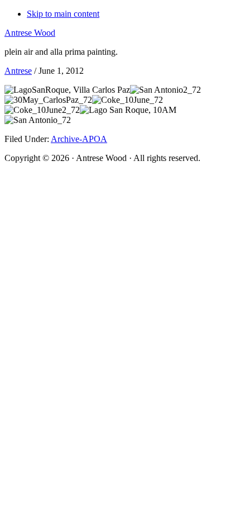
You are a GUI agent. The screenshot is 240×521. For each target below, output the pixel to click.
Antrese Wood (29, 32)
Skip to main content (63, 13)
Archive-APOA (79, 139)
